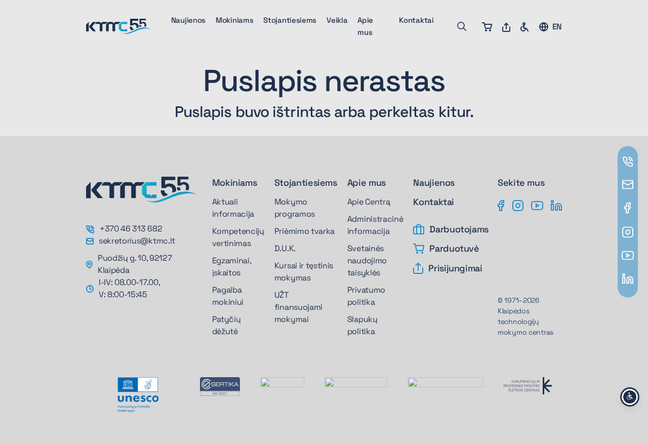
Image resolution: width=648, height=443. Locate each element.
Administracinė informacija (375, 225)
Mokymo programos (294, 207)
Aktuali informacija (233, 207)
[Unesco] (138, 395)
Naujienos (188, 20)
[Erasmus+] (282, 388)
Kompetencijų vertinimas (238, 237)
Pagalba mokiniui (228, 296)
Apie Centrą (368, 201)
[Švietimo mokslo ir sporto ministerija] (356, 389)
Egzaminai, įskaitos (231, 266)
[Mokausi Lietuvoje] (445, 387)
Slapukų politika (362, 325)
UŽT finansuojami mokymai (298, 307)
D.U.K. (285, 248)
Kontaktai (416, 20)
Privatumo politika (366, 296)
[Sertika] (220, 386)
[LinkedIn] (556, 204)
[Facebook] (501, 204)
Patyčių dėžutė (226, 325)
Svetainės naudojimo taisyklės (367, 260)
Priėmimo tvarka (304, 231)
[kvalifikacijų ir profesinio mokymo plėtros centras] (528, 385)
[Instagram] (517, 204)
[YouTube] (537, 204)
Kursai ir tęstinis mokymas (303, 271)
